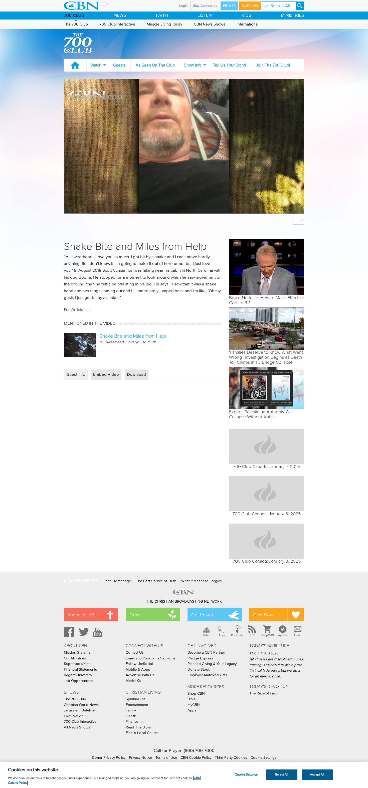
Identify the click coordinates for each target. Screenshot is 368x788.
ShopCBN (267, 635)
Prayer (229, 6)
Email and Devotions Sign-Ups (150, 658)
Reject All (281, 774)
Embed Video (106, 374)
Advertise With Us (140, 675)
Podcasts (237, 635)
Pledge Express (200, 658)
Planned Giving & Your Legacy (212, 664)
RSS (252, 635)
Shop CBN (196, 693)
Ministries (292, 15)
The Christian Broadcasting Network (184, 601)
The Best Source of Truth (156, 581)
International (248, 24)
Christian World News (81, 705)
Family (131, 710)
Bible (206, 635)
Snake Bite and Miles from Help (132, 336)
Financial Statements (80, 669)
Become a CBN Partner (206, 652)
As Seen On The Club (155, 65)
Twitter (83, 631)
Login (183, 6)
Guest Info (75, 374)
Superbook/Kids (77, 664)
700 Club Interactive (117, 24)
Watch (95, 65)
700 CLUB (74, 15)
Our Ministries (75, 658)
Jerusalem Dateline (79, 710)
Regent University (78, 675)
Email (297, 635)
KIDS (246, 15)
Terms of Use (166, 757)
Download (136, 374)
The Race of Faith (263, 693)
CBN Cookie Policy (195, 757)
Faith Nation (73, 716)
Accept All (317, 774)
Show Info (193, 65)
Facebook (68, 631)
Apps (222, 635)
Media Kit (133, 681)
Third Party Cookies (231, 757)
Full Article (73, 310)
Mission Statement (78, 652)
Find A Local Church (142, 733)
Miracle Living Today (164, 24)
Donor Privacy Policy (108, 757)
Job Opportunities (78, 681)
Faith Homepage (117, 581)
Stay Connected (205, 6)
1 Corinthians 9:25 (263, 653)
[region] (184, 775)
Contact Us (135, 652)
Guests (119, 65)
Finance (132, 721)
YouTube (98, 631)
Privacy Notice (140, 757)
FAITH (162, 15)
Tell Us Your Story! (229, 65)
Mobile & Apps (138, 669)
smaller (298, 221)
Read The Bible (138, 727)
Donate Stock (199, 669)
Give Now (249, 6)
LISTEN (205, 15)
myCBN (282, 635)
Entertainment (137, 705)
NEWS (120, 15)
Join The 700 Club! (273, 65)
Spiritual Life (135, 699)
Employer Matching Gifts (207, 675)
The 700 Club (76, 24)
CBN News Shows (209, 24)
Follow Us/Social (139, 664)
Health (131, 716)
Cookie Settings (263, 757)
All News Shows (77, 727)
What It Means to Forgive (201, 581)
